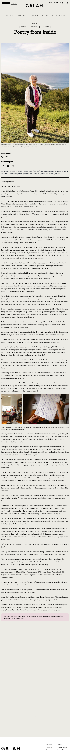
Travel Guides (22, 15)
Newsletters (8, 15)
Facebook (49, 747)
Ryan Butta (4, 157)
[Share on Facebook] (3, 165)
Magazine (35, 15)
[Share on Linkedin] (8, 165)
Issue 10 (27, 616)
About (56, 3)
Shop (61, 3)
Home (50, 3)
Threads (48, 750)
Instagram (49, 744)
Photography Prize (59, 15)
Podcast (45, 15)
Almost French (24, 452)
